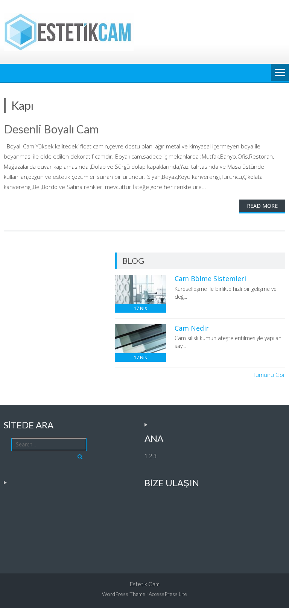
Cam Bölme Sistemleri (210, 278)
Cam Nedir (192, 328)
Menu (280, 73)
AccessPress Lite (168, 594)
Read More (262, 205)
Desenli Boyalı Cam (51, 129)
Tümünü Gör (269, 374)
